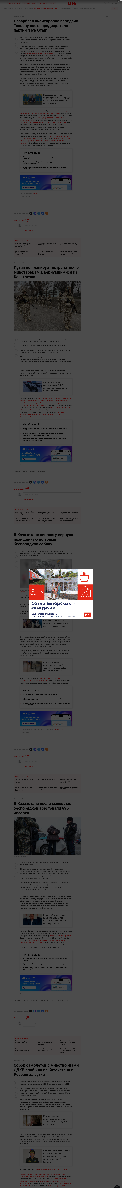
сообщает (42, 600)
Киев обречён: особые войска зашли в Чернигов (24, 513)
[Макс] (34, 213)
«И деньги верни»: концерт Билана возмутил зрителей (68, 244)
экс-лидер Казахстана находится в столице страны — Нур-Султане (43, 122)
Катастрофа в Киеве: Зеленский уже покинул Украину (22, 253)
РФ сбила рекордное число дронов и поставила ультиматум (46, 253)
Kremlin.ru (34, 193)
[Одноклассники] (46, 213)
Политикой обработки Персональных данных (46, 8)
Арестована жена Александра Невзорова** (47, 788)
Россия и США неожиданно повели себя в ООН (46, 780)
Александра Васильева (27, 993)
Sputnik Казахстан (58, 729)
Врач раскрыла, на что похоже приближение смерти (69, 513)
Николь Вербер (25, 732)
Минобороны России (53, 333)
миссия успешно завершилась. (61, 936)
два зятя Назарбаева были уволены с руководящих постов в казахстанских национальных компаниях (45, 140)
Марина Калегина (26, 196)
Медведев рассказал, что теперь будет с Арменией (46, 513)
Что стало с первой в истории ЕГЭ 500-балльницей (47, 244)
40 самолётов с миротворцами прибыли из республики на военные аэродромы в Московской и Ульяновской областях (44, 414)
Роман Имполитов (26, 465)
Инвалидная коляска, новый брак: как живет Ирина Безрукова (46, 1042)
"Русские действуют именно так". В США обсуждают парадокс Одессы (46, 520)
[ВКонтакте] (42, 213)
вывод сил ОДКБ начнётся (57, 1186)
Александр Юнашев (36, 465)
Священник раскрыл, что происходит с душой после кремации (23, 245)
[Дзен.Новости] (30, 213)
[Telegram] (38, 213)
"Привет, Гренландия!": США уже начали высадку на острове (68, 253)
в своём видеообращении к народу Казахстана (42, 53)
